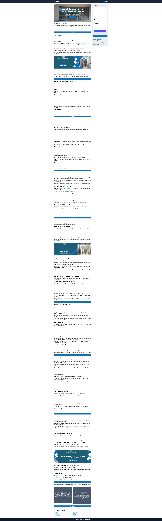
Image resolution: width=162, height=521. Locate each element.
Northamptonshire (67, 479)
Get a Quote (72, 413)
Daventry (74, 514)
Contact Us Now (72, 302)
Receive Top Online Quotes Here (72, 482)
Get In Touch (100, 36)
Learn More (72, 116)
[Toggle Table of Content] (62, 35)
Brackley (74, 515)
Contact (106, 1)
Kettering (58, 479)
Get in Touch (72, 170)
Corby (74, 513)
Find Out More (72, 217)
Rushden (55, 479)
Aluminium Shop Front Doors (62, 23)
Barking (71, 479)
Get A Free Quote (72, 506)
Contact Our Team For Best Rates (72, 78)
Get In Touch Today (72, 32)
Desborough (75, 512)
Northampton (62, 479)
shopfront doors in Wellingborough (67, 188)
